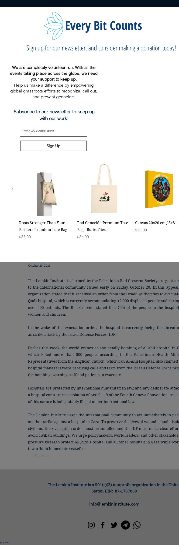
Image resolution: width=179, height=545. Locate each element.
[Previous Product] (12, 189)
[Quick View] (45, 189)
